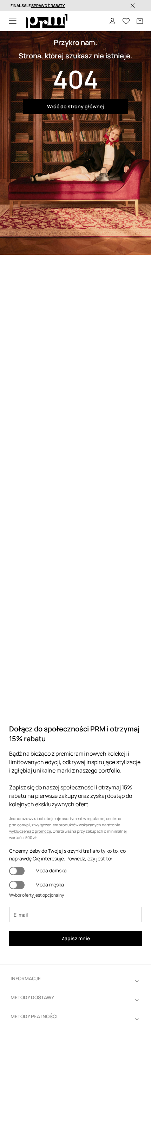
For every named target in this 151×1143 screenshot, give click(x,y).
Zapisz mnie (75, 938)
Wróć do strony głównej (75, 106)
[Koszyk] (140, 21)
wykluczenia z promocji (30, 831)
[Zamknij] (132, 5)
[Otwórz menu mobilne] (12, 21)
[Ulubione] (126, 21)
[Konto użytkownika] (112, 21)
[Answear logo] (46, 21)
